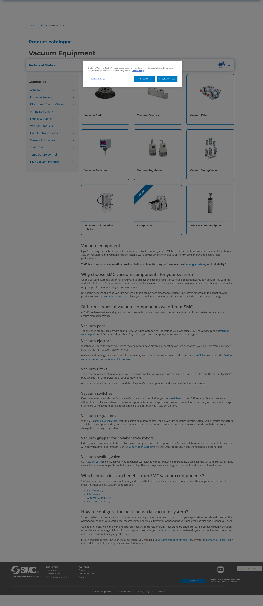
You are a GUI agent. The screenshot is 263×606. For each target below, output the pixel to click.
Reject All (144, 79)
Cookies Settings (98, 79)
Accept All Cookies (167, 79)
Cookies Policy (138, 70)
